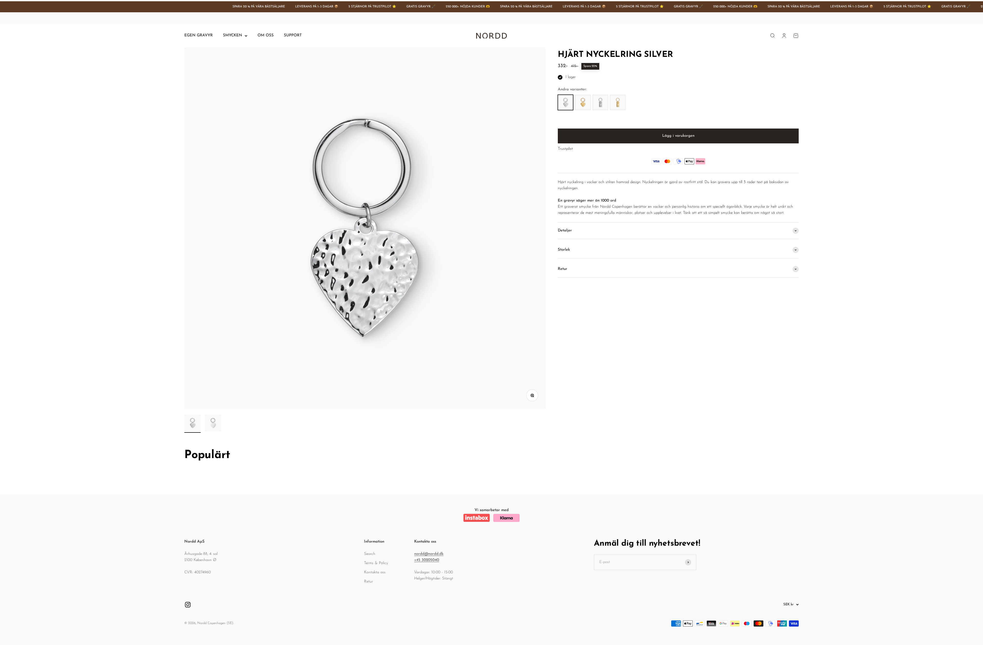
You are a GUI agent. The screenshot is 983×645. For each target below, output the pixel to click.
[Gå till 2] (213, 424)
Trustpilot (565, 149)
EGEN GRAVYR (198, 35)
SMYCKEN (232, 35)
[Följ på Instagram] (187, 604)
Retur (368, 582)
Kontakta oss (375, 572)
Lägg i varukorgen (678, 136)
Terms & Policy (376, 563)
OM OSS (266, 35)
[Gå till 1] (192, 424)
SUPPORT (293, 35)
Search (369, 554)
